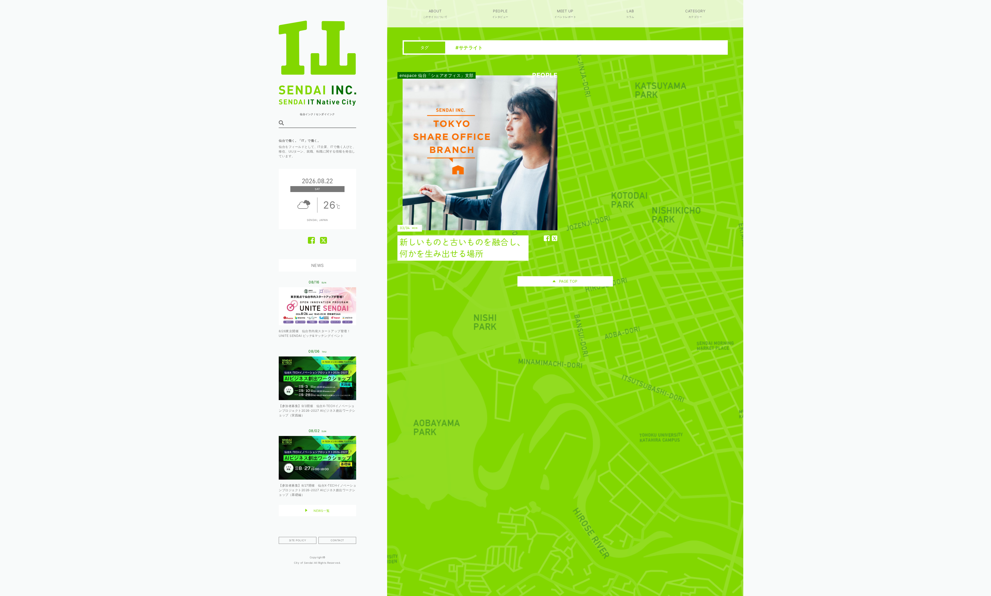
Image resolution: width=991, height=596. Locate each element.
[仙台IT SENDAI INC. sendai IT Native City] (317, 104)
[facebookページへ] (311, 240)
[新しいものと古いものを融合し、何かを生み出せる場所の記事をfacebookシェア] (546, 238)
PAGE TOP (568, 281)
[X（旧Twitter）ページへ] (323, 240)
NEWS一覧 (322, 511)
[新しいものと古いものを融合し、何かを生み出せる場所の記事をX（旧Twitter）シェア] (554, 238)
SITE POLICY (297, 540)
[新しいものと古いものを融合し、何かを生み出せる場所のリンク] (476, 168)
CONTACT (337, 540)
